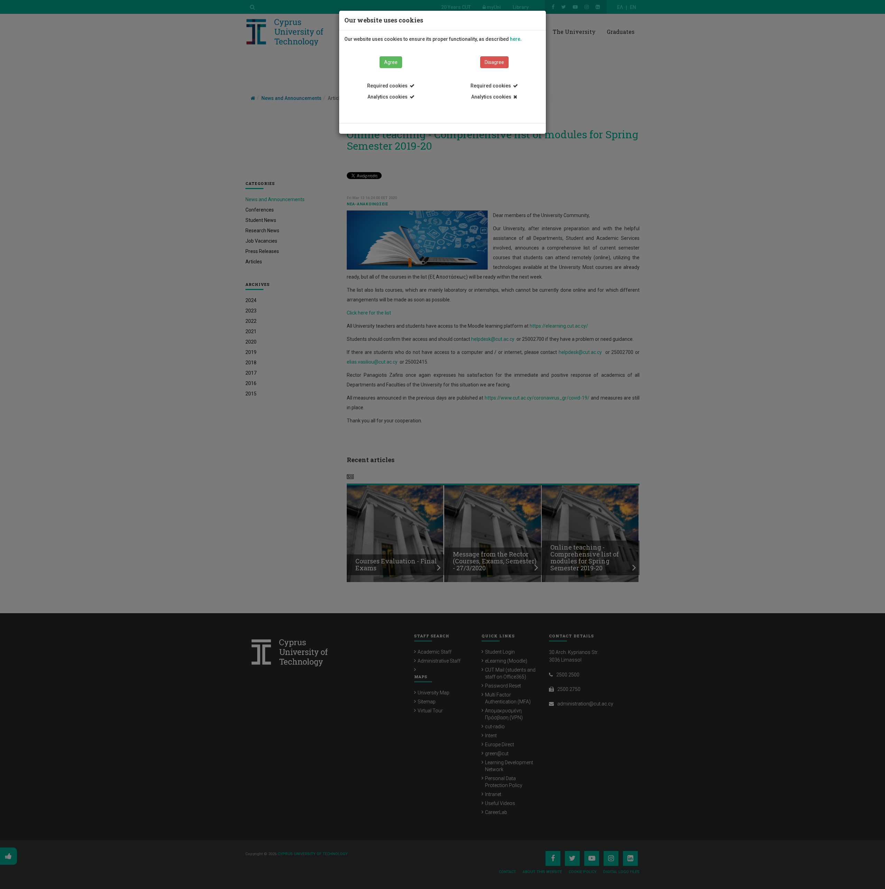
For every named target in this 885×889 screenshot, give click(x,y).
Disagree (494, 62)
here (515, 39)
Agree (391, 62)
